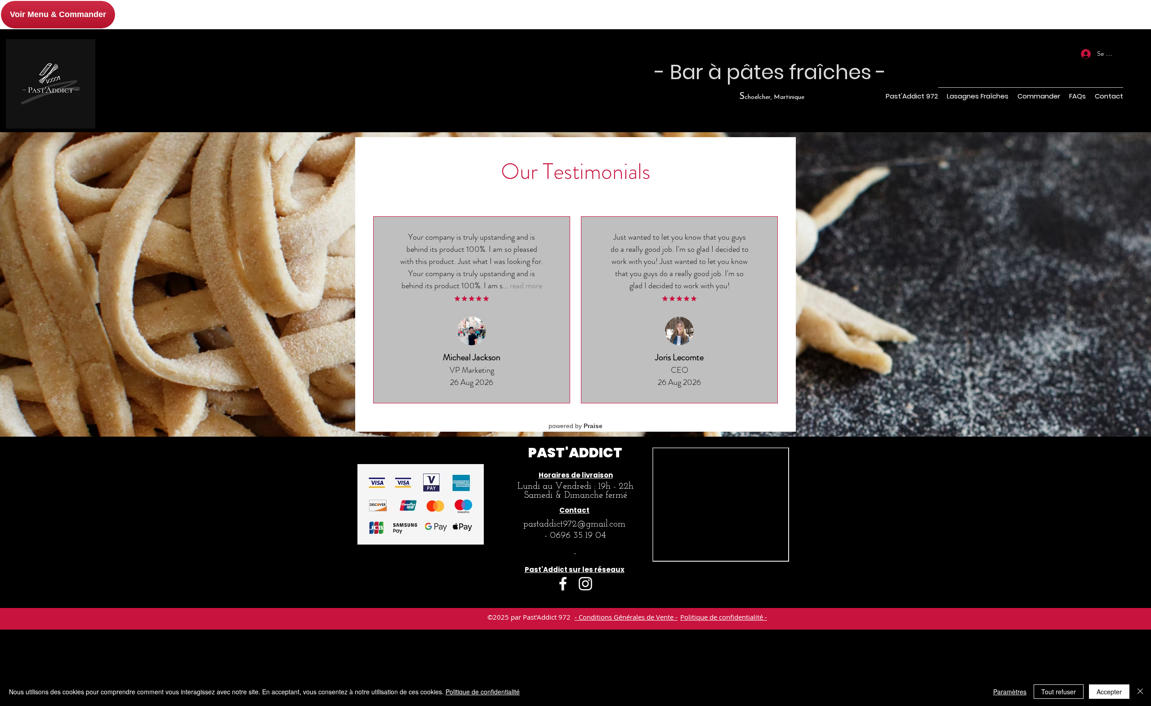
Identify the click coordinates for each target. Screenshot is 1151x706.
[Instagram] (585, 584)
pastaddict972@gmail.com (574, 524)
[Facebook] (563, 584)
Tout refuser (1058, 691)
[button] (1107, 72)
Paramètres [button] (1009, 691)
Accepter (1109, 691)
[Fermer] (1140, 691)
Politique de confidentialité (483, 691)
